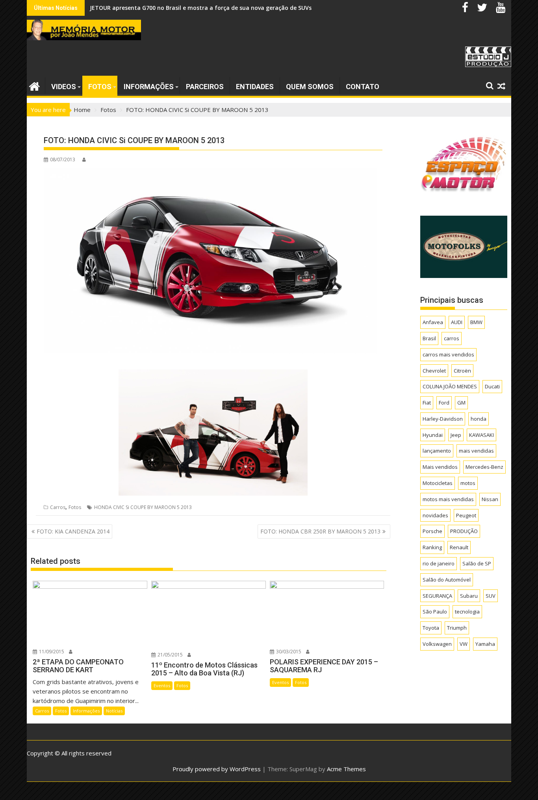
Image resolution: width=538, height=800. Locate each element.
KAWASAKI (481, 434)
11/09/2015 (51, 651)
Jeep (456, 434)
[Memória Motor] (34, 85)
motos (467, 483)
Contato (362, 86)
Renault (459, 547)
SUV (490, 595)
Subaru (469, 595)
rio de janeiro (439, 563)
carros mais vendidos (448, 354)
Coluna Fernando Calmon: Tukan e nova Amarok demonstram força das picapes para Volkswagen (225, 7)
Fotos (99, 86)
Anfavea (433, 322)
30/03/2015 (288, 651)
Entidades (255, 86)
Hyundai (433, 434)
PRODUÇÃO (464, 531)
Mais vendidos (440, 466)
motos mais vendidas (448, 499)
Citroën (462, 370)
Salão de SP (476, 563)
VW (464, 643)
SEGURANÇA (437, 595)
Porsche (432, 531)
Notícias (114, 711)
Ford (444, 402)
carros (451, 338)
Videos (63, 86)
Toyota (431, 627)
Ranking (432, 547)
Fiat (427, 402)
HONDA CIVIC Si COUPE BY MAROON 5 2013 (143, 507)
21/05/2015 (169, 654)
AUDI (456, 322)
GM (461, 402)
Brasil (429, 338)
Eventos (162, 685)
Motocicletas (438, 483)
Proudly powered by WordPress (217, 769)
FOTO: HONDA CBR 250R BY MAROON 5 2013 (320, 531)
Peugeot (466, 515)
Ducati (492, 386)
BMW (476, 322)
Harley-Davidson (443, 418)
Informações (149, 86)
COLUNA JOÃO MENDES (450, 386)
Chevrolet (434, 370)
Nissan (490, 499)
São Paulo (435, 611)
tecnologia (467, 611)
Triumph (457, 627)
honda (478, 418)
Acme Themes (346, 769)
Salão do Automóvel (447, 579)
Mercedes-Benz (484, 466)
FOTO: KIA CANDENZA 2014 (73, 531)
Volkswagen (437, 643)
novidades (435, 515)
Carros (57, 507)
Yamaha (485, 643)
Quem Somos (310, 86)
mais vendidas (476, 450)
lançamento (437, 450)
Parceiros (205, 86)
